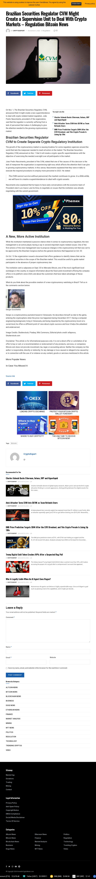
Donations (10, 778)
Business (10, 701)
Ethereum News (13, 710)
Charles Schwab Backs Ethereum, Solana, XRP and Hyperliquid (71, 118)
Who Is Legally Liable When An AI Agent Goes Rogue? (28, 579)
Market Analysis (13, 719)
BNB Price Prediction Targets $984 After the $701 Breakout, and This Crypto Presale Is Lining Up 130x (71, 132)
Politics (9, 732)
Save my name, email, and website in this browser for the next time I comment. (38, 668)
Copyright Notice (12, 810)
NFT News (10, 728)
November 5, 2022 (34, 31)
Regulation (46, 31)
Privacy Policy (11, 803)
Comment (10, 617)
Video (8, 750)
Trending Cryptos (14, 745)
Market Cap (10, 775)
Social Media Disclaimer (15, 817)
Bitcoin (14, 443)
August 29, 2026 (24, 533)
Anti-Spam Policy (12, 806)
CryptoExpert (19, 31)
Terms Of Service (12, 821)
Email (9, 657)
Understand (76, 3)
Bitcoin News (11, 692)
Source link (10, 376)
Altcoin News (12, 687)
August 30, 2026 (24, 482)
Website (53, 657)
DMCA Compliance (13, 814)
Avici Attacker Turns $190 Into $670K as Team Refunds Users (71, 124)
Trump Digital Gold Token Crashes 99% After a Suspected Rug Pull (34, 554)
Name (9, 647)
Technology (11, 741)
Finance (9, 714)
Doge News (10, 705)
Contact (9, 789)
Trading (9, 782)
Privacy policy (90, 3)
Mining (9, 723)
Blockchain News (13, 696)
